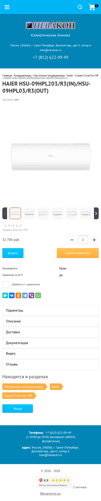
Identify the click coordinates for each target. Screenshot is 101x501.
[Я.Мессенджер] (5, 295)
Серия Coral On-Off (86, 75)
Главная (7, 75)
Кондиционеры (22, 75)
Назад (17, 408)
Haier (70, 75)
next (96, 213)
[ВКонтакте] (12, 295)
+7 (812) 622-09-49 (50, 57)
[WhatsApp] (38, 295)
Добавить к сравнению (25, 284)
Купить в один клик (77, 253)
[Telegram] (25, 295)
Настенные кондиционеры (49, 75)
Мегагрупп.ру (50, 493)
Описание (13, 321)
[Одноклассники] (18, 295)
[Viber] (31, 295)
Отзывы (12, 364)
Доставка (13, 332)
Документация (17, 343)
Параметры (14, 310)
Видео (11, 353)
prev (4, 213)
